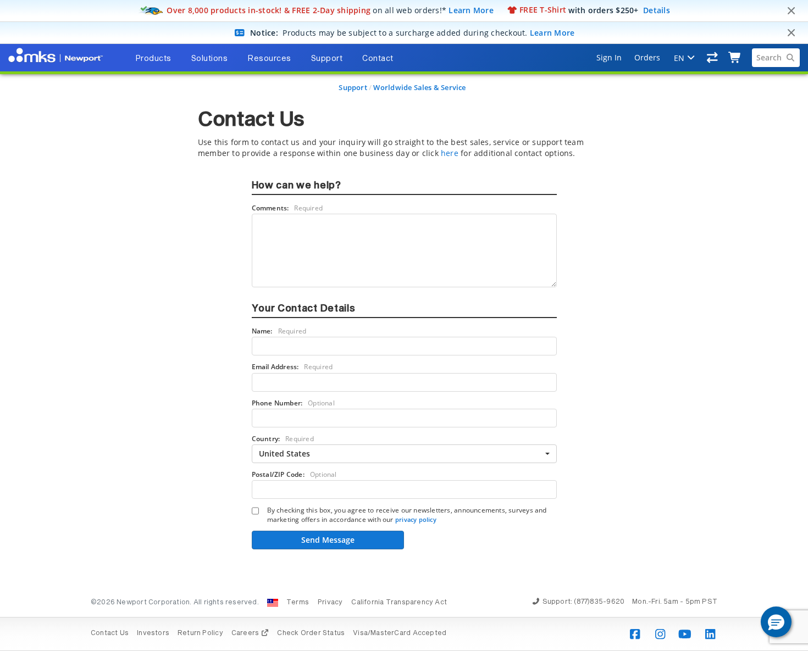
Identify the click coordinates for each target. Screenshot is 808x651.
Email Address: (292, 366)
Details (656, 9)
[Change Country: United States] (272, 602)
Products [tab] (153, 59)
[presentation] (404, 325)
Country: (283, 438)
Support (353, 87)
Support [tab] (327, 59)
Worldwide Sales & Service (419, 87)
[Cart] (735, 58)
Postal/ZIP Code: (294, 474)
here (449, 153)
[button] (776, 622)
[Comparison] (712, 58)
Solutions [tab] (209, 59)
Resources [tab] (269, 59)
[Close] (791, 11)
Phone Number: (293, 403)
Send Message (328, 540)
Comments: (287, 208)
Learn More (471, 9)
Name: (279, 331)
